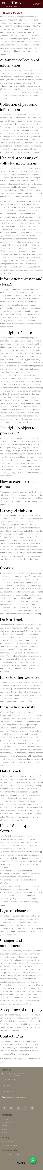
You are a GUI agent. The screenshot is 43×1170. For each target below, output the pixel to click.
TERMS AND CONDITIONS (10, 1145)
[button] (4, 1108)
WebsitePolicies (25, 1004)
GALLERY (5, 1129)
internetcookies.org (33, 614)
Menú (38, 4)
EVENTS (4, 1126)
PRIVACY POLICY (7, 1142)
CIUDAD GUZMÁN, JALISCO (10, 1154)
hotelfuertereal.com (31, 29)
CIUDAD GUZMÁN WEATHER (21, 1163)
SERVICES (5, 1119)
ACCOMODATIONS (8, 1122)
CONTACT (5, 1133)
